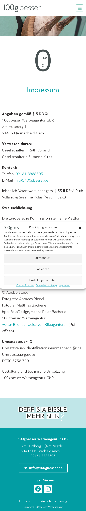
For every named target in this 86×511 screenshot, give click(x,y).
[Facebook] (38, 489)
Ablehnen (43, 269)
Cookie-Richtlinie (25, 285)
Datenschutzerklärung (46, 285)
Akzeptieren (43, 258)
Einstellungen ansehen (43, 280)
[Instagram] (48, 489)
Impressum (64, 285)
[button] (80, 228)
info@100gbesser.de (31, 181)
